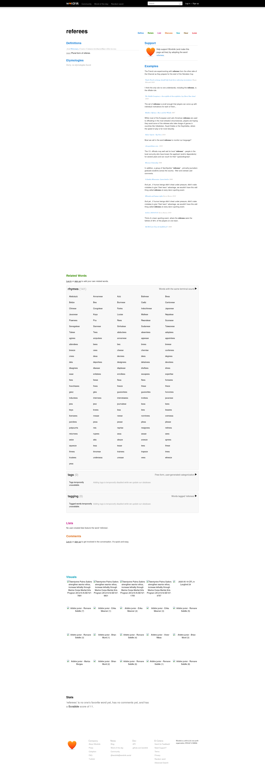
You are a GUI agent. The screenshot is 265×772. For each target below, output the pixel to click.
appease (145, 338)
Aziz (119, 296)
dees (143, 356)
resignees (145, 427)
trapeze (144, 451)
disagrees (73, 367)
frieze (167, 385)
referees (160, 55)
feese (95, 379)
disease (96, 367)
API (134, 744)
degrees (168, 356)
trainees (120, 451)
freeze (120, 385)
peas (95, 421)
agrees (72, 338)
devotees (169, 361)
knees (95, 409)
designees (121, 361)
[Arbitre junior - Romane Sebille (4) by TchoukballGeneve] (132, 635)
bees (95, 344)
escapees (145, 373)
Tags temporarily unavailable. (76, 483)
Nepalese (169, 314)
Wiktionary (75, 49)
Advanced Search (161, 762)
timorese (97, 451)
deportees (97, 361)
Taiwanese (170, 326)
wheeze (168, 457)
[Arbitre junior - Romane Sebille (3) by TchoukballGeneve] (79, 635)
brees (143, 344)
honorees (169, 391)
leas (119, 409)
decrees (120, 356)
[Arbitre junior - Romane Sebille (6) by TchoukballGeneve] (132, 662)
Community (87, 3)
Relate (151, 33)
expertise (169, 373)
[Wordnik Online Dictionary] (72, 3)
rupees (96, 433)
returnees (73, 433)
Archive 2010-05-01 (151, 213)
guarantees (122, 391)
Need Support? (160, 747)
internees (97, 397)
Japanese (169, 308)
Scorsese (169, 320)
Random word (117, 3)
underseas (97, 457)
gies (95, 391)
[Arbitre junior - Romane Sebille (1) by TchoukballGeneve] (159, 662)
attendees (73, 344)
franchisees (74, 385)
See (178, 33)
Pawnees (73, 320)
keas (143, 403)
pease (120, 421)
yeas (71, 463)
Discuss (169, 33)
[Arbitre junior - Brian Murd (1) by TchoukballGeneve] (106, 635)
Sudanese (145, 326)
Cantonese (170, 302)
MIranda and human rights (154, 196)
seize (71, 439)
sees (167, 433)
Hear (186, 33)
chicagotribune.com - (152, 146)
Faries (120, 308)
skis (94, 439)
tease (119, 445)
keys (71, 409)
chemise (145, 350)
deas (95, 356)
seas (119, 433)
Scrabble (73, 706)
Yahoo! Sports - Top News (153, 135)
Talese (72, 332)
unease (120, 457)
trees (167, 451)
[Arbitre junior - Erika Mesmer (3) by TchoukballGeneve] (159, 609)
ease (71, 373)
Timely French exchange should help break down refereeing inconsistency (168, 80)
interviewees (122, 397)
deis (71, 361)
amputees (97, 338)
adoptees (169, 332)
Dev (134, 740)
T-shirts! (92, 759)
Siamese (97, 326)
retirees (168, 427)
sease (143, 433)
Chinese (72, 308)
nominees (145, 415)
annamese (121, 338)
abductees (121, 332)
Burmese (121, 302)
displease (121, 367)
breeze (72, 350)
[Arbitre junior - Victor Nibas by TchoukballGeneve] (159, 635)
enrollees (121, 373)
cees (95, 350)
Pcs (94, 320)
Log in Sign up (192, 3)
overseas (169, 415)
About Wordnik (94, 744)
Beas (167, 296)
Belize (72, 302)
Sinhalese (121, 326)
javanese (169, 397)
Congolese (98, 308)
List (159, 33)
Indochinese (146, 308)
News (113, 740)
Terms (157, 751)
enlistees (97, 373)
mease (96, 415)
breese (168, 344)
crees (71, 356)
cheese (120, 350)
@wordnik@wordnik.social (121, 755)
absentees (145, 332)
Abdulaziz (73, 296)
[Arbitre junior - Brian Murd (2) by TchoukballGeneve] (106, 662)
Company (93, 740)
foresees (169, 379)
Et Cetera (158, 740)
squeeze (73, 445)
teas (95, 445)
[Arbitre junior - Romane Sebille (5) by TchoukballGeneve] (185, 609)
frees (95, 385)
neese (120, 415)
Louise (120, 314)
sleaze (120, 439)
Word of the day (101, 3)
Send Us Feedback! (162, 744)
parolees (73, 421)
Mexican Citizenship (151, 163)
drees (167, 367)
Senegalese (74, 326)
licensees (73, 415)
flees (143, 379)
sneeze (144, 439)
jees (71, 403)
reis (94, 427)
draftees (144, 367)
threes (72, 451)
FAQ (90, 755)
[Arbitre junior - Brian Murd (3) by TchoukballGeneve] (185, 635)
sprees (168, 439)
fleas (119, 379)
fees (71, 379)
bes (118, 344)
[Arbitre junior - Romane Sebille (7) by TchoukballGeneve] (79, 609)
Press (91, 747)
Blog (112, 744)
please (168, 421)
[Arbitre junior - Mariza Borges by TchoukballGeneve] (79, 662)
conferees (169, 350)
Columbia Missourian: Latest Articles (157, 179)
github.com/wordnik (140, 747)
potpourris (73, 427)
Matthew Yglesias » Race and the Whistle (158, 113)
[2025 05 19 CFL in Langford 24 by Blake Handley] (185, 582)
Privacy (157, 755)
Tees (95, 332)
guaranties (145, 391)
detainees (145, 361)
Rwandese (145, 320)
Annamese (98, 296)
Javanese (73, 314)
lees (143, 409)
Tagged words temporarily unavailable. (80, 505)
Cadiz (143, 302)
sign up (78, 281)
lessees (168, 409)
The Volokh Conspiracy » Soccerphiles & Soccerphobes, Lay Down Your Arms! (170, 96)
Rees (119, 320)
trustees (72, 457)
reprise (120, 427)
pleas (143, 421)
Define (141, 33)
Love (194, 33)
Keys (95, 314)
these (167, 445)
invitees (144, 397)
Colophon (92, 751)
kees (167, 403)
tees (143, 445)
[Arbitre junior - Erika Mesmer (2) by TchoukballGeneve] (132, 609)
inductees (73, 397)
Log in (69, 281)
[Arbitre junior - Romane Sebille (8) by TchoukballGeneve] (185, 662)
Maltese (144, 314)
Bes (95, 302)
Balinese (145, 296)
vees (143, 457)
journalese (121, 403)
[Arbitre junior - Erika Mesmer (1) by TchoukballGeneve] (106, 609)
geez (71, 391)
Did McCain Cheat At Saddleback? (156, 227)
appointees (170, 338)
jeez (95, 403)
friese (143, 385)
